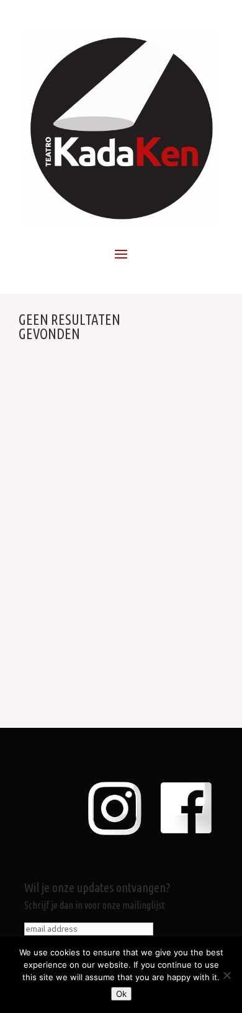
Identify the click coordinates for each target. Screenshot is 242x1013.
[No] (226, 975)
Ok (121, 994)
